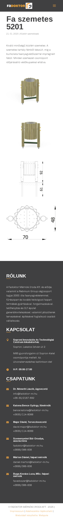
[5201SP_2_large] (31, 108)
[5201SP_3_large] (31, 152)
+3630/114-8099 (23, 431)
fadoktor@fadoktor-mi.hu (28, 445)
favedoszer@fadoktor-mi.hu (29, 480)
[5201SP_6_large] (31, 240)
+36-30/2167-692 (23, 397)
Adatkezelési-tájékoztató (39, 511)
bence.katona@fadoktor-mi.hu (30, 410)
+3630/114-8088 (23, 414)
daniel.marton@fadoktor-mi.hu (31, 462)
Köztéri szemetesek (29, 34)
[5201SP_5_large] (31, 196)
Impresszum (17, 511)
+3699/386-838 (22, 449)
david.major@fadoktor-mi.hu (30, 426)
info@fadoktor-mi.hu (25, 393)
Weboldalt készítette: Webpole (31, 515)
